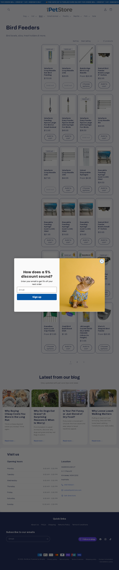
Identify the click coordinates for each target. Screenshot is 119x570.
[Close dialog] (102, 261)
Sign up (36, 297)
